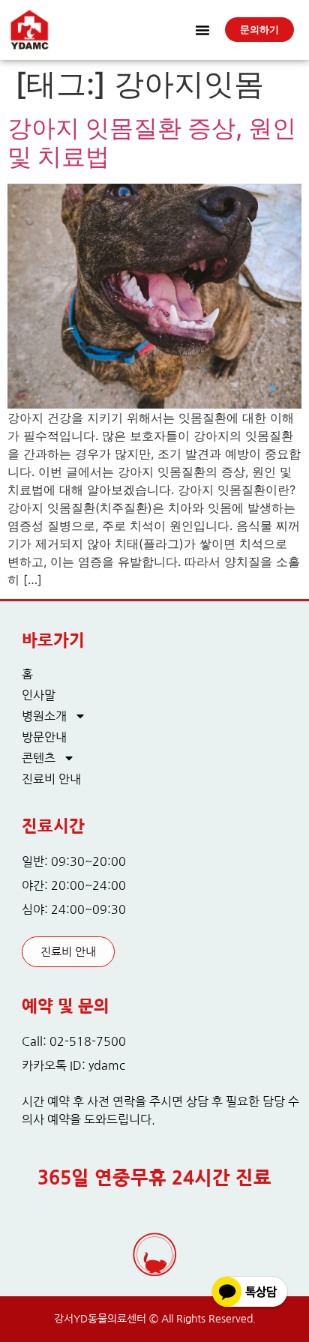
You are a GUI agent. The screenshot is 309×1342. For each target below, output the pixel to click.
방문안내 (44, 737)
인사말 (39, 695)
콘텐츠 (39, 758)
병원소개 (44, 716)
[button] (202, 30)
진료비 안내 (51, 779)
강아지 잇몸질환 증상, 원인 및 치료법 (152, 142)
